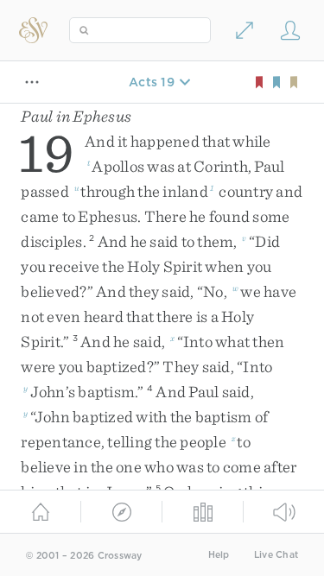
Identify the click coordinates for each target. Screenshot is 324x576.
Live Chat (276, 554)
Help (219, 554)
